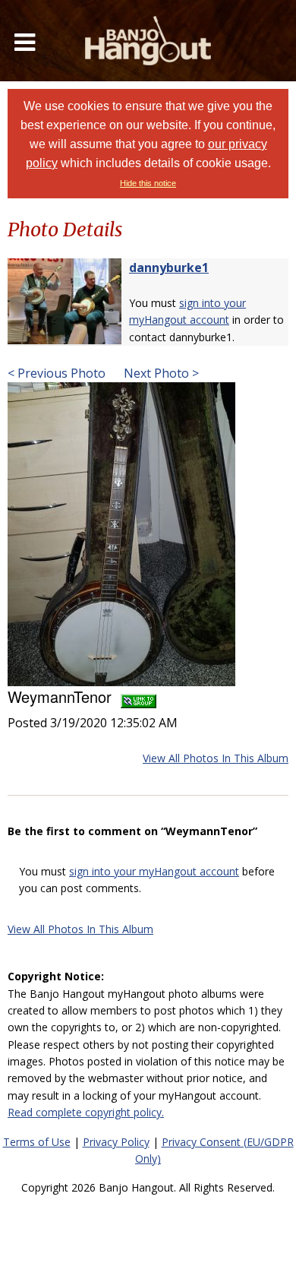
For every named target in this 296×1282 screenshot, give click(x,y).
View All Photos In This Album (215, 758)
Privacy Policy (116, 1142)
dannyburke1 (169, 267)
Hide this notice (148, 183)
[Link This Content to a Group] (138, 696)
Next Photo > (160, 373)
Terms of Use (37, 1142)
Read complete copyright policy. (86, 1112)
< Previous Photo (56, 373)
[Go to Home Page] (148, 40)
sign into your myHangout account (154, 871)
